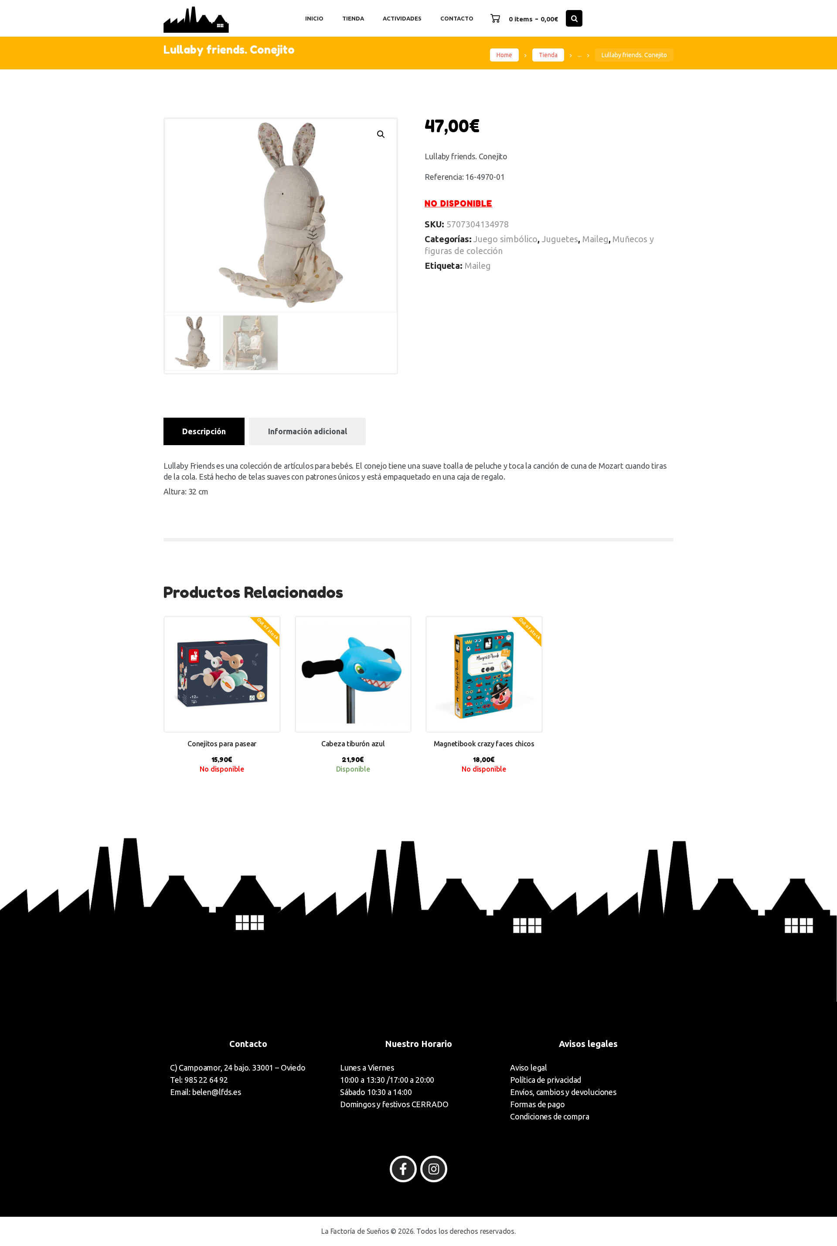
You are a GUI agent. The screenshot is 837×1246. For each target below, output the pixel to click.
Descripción (204, 431)
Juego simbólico (505, 239)
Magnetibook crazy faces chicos (484, 744)
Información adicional (307, 431)
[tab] (204, 431)
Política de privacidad (545, 1079)
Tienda (548, 54)
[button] (381, 134)
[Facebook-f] (403, 1169)
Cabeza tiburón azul (352, 744)
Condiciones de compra (549, 1116)
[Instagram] (433, 1169)
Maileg (595, 239)
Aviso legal (528, 1067)
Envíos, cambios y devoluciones (563, 1092)
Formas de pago (537, 1104)
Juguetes (560, 239)
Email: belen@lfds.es (205, 1092)
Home (504, 54)
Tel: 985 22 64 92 (199, 1079)
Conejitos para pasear (221, 744)
